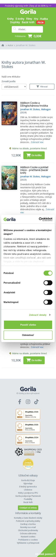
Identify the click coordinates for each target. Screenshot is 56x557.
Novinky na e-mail (28, 527)
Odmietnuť (28, 335)
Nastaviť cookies (28, 536)
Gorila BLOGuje (28, 480)
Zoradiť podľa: (9, 81)
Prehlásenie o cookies (28, 539)
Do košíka (36, 155)
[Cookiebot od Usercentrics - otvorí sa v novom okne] (39, 219)
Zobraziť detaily (38, 315)
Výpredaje (28, 483)
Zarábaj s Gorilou (28, 524)
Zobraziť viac (37, 142)
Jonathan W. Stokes (25, 45)
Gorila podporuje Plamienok (28, 496)
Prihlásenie (20, 36)
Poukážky (28, 499)
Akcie (40, 22)
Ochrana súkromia (28, 533)
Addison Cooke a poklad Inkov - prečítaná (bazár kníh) (34, 169)
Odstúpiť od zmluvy (28, 507)
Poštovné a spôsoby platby (28, 521)
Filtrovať (43, 86)
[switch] (48, 282)
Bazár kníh (28, 22)
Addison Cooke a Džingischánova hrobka (34, 104)
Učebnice (28, 489)
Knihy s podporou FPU (28, 493)
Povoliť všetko (28, 324)
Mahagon (46, 109)
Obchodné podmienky (28, 530)
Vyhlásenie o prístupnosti (28, 543)
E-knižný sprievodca (28, 486)
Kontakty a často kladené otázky (28, 518)
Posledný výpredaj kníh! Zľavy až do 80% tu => (28, 5)
